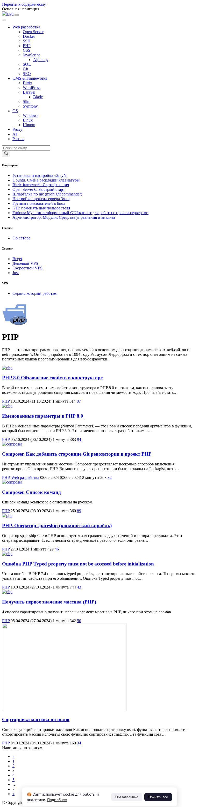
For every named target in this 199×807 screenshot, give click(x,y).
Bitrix (27, 83)
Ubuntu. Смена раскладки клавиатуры (46, 180)
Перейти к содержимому (24, 4)
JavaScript (31, 55)
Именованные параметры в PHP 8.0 (42, 416)
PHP (27, 45)
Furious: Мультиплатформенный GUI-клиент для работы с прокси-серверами (80, 212)
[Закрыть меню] (4, 19)
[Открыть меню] (17, 15)
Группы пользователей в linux (38, 203)
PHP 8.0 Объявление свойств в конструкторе (52, 377)
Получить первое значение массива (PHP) (49, 602)
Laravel (29, 92)
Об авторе (21, 238)
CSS (26, 50)
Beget (17, 259)
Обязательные (126, 797)
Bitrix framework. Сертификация (40, 185)
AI (14, 134)
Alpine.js (40, 59)
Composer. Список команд (31, 492)
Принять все (158, 797)
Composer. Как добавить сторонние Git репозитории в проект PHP (77, 454)
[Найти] (6, 154)
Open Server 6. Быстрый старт (38, 189)
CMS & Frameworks (29, 78)
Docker (29, 36)
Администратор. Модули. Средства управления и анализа (63, 217)
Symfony (30, 106)
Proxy (17, 129)
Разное (18, 139)
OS (15, 111)
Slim (26, 101)
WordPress (31, 87)
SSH (27, 41)
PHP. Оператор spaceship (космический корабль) (57, 525)
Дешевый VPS (25, 263)
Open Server (33, 31)
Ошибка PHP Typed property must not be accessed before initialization (78, 564)
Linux (28, 120)
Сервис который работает (35, 293)
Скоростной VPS (27, 268)
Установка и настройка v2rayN (39, 175)
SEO (27, 73)
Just (15, 272)
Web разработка (26, 27)
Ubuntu (29, 125)
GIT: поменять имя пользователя (41, 208)
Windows (30, 115)
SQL (27, 64)
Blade (38, 97)
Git (25, 69)
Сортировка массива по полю (35, 719)
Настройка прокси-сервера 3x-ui (40, 199)
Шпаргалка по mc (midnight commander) (47, 194)
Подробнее (57, 799)
